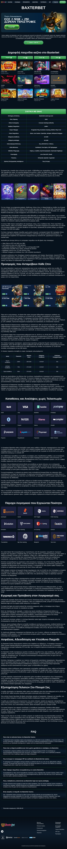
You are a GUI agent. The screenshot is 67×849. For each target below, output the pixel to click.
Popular (8, 57)
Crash (40, 57)
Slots (57, 57)
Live (24, 57)
